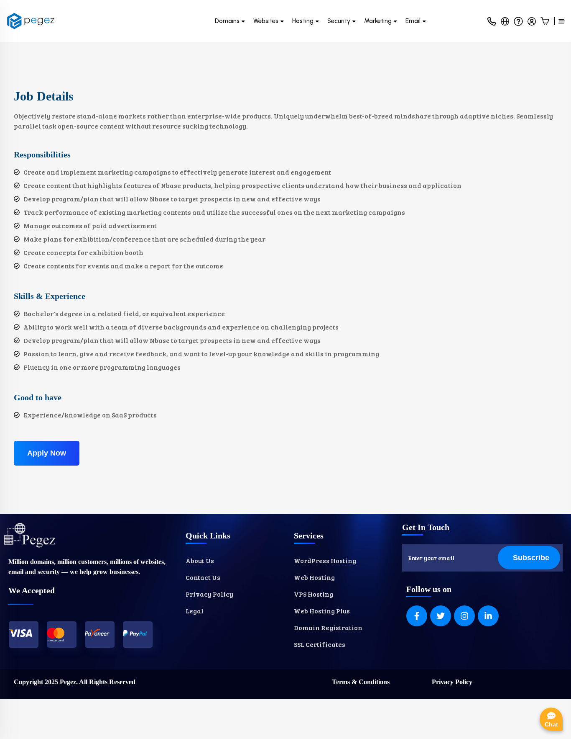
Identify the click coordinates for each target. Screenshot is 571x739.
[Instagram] (464, 615)
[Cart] (545, 20)
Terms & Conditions (361, 681)
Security (338, 21)
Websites (265, 21)
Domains (227, 21)
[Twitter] (440, 615)
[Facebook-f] (416, 615)
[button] (505, 20)
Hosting (303, 21)
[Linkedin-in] (488, 615)
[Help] (518, 20)
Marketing (378, 21)
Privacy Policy (452, 681)
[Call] (492, 20)
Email (413, 21)
